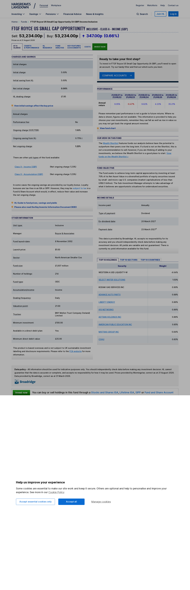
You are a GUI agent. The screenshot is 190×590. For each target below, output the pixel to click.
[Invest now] (21, 392)
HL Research (47, 47)
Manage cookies (101, 501)
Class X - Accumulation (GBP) (29, 174)
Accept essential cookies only (35, 501)
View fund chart (108, 128)
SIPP (138, 392)
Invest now (99, 47)
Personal (44, 5)
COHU (101, 339)
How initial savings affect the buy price (33, 106)
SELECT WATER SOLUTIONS (112, 280)
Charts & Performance (31, 47)
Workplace (56, 5)
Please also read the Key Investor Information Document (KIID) (45, 207)
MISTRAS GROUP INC (109, 332)
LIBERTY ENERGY (107, 302)
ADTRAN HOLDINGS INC (110, 317)
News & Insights (94, 14)
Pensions (51, 14)
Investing (17, 14)
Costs (87, 47)
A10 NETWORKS (106, 309)
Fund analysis (59, 47)
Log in (173, 14)
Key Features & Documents (74, 47)
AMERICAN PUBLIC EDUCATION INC (115, 324)
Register (140, 5)
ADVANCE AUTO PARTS (109, 294)
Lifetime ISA (126, 392)
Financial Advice (72, 14)
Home (15, 21)
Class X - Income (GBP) (26, 167)
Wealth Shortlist (110, 143)
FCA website (75, 351)
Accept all (71, 501)
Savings (33, 14)
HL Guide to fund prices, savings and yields (35, 203)
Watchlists (152, 5)
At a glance (17, 47)
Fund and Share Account (159, 392)
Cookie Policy (56, 492)
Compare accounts (114, 75)
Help (162, 5)
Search (144, 14)
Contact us (173, 5)
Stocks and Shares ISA (104, 392)
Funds (24, 21)
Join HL (160, 14)
